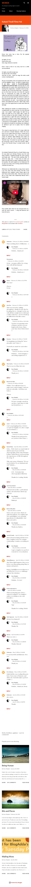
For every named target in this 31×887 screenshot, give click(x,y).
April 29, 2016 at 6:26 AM (14, 590)
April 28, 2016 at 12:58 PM (14, 487)
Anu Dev (9, 305)
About (11, 11)
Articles (9, 229)
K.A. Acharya (10, 672)
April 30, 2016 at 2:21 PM (18, 634)
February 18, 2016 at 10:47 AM (20, 294)
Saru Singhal (14, 246)
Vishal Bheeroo (11, 560)
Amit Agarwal (10, 617)
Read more (25, 782)
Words (5, 3)
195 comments (11, 782)
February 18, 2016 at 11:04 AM (20, 371)
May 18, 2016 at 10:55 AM (19, 547)
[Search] (24, 3)
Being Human (8, 765)
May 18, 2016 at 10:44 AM (19, 469)
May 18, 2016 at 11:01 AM (19, 602)
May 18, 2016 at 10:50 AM (19, 524)
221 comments (11, 828)
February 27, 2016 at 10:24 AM (20, 434)
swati (8, 423)
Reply (8, 255)
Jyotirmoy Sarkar (11, 485)
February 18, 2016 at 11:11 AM (20, 399)
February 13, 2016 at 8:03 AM (15, 383)
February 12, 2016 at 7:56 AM (19, 339)
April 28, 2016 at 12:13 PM (21, 446)
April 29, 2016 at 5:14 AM (22, 560)
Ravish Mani (10, 446)
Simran (8, 634)
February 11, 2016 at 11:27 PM (19, 280)
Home (3, 11)
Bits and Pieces (8, 811)
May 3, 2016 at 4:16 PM (20, 672)
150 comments (11, 873)
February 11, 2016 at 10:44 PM (20, 241)
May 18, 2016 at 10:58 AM (19, 578)
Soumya (9, 339)
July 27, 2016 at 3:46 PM (19, 702)
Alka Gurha (10, 363)
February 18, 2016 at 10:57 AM (20, 351)
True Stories (16, 229)
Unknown (9, 241)
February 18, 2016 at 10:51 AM (20, 321)
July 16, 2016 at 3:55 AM (19, 695)
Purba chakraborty (12, 588)
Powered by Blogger (16, 882)
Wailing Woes (8, 856)
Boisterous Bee (11, 381)
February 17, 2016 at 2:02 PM (20, 248)
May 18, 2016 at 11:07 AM (19, 624)
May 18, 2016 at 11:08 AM (19, 641)
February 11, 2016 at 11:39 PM (20, 305)
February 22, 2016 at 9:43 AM (18, 423)
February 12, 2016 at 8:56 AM (21, 363)
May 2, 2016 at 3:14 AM (19, 652)
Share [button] (25, 229)
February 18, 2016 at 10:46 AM (20, 269)
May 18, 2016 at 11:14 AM (19, 661)
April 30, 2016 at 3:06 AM (21, 617)
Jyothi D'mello (10, 535)
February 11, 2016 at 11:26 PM (16, 261)
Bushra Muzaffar (11, 508)
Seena (8, 280)
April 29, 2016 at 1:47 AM (21, 535)
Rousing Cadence (21, 11)
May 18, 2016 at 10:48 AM (19, 498)
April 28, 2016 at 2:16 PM (14, 510)
